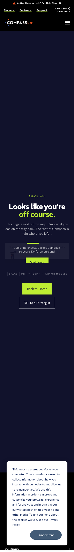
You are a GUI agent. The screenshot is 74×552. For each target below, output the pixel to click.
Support (42, 10)
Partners (25, 10)
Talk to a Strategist (37, 303)
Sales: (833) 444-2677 (62, 10)
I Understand (45, 535)
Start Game (37, 262)
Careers (9, 10)
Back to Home (37, 289)
